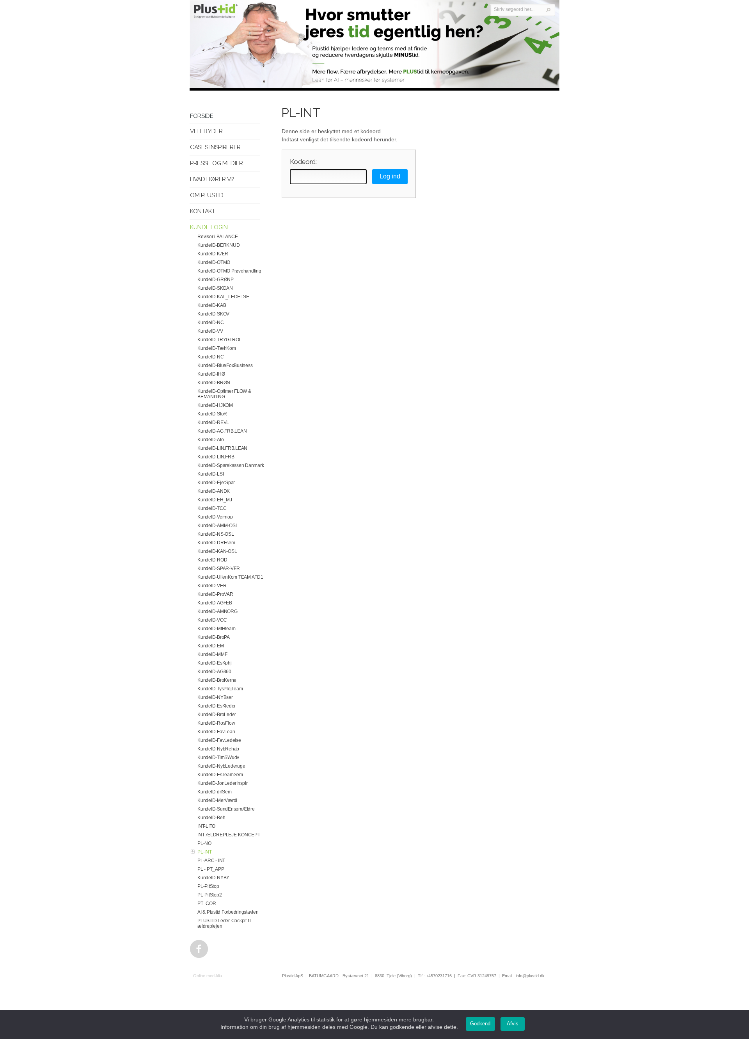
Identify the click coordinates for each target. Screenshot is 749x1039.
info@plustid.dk (530, 975)
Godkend (480, 1024)
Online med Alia (207, 975)
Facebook (197, 946)
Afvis (512, 1024)
